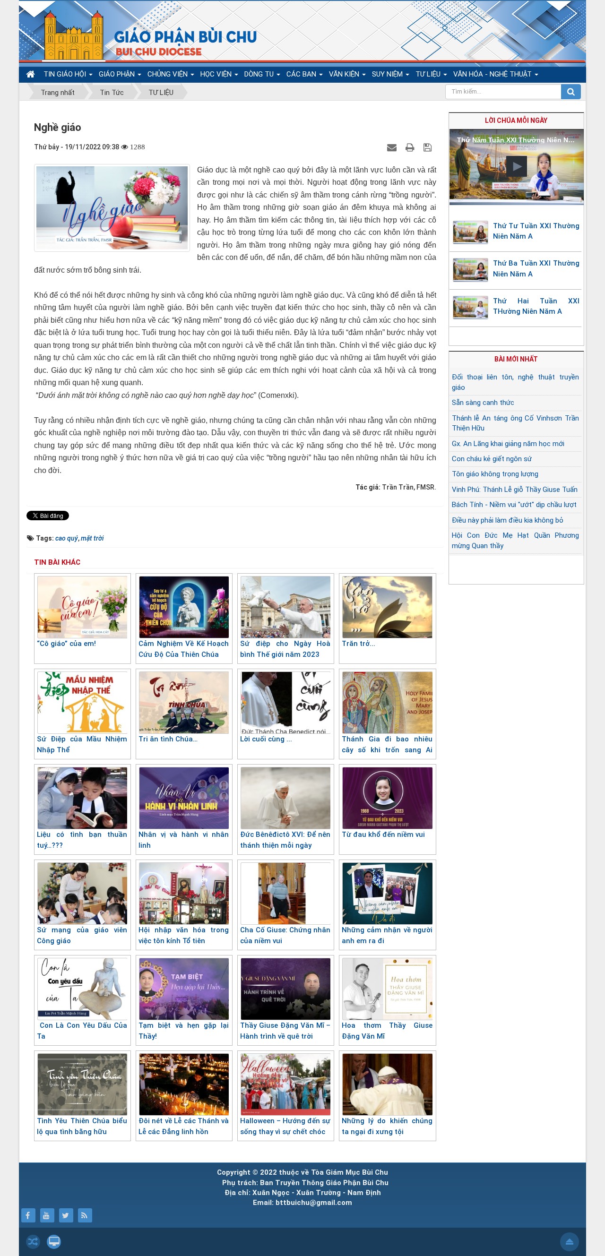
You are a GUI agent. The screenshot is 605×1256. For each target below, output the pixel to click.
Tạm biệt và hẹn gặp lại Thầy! (183, 1031)
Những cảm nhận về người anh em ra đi (387, 935)
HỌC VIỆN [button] (216, 74)
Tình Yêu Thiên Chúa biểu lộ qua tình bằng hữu (82, 1126)
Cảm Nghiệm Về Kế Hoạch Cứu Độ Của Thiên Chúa (183, 649)
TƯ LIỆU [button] (428, 74)
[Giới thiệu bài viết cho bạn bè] (393, 147)
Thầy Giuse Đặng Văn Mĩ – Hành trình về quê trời (285, 1031)
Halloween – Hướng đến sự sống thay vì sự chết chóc (285, 1126)
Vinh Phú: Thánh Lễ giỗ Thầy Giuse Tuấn (515, 489)
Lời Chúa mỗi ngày (516, 120)
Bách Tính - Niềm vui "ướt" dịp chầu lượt (514, 504)
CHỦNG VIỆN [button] (168, 74)
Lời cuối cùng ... (266, 739)
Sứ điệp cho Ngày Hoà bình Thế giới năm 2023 (285, 649)
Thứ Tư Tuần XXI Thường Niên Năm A (536, 231)
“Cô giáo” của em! (66, 643)
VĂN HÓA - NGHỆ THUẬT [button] (493, 74)
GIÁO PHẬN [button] (118, 74)
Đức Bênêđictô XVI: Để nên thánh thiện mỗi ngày (285, 840)
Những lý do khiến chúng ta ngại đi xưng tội (387, 1126)
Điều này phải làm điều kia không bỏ (507, 520)
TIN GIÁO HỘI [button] (65, 74)
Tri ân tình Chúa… (168, 739)
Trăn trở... (358, 643)
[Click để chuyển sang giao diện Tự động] (33, 1242)
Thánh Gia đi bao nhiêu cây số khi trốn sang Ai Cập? (387, 750)
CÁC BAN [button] (302, 74)
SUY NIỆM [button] (388, 74)
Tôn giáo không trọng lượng (495, 474)
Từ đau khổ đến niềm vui (383, 834)
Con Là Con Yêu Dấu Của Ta (82, 1031)
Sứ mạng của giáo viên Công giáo (82, 935)
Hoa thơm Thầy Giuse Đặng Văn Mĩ (387, 1031)
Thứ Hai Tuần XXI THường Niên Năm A (536, 306)
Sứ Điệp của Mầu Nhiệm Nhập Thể (82, 744)
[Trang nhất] (31, 74)
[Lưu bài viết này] (429, 147)
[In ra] (411, 147)
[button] (516, 166)
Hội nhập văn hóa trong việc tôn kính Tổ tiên (183, 935)
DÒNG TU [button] (260, 74)
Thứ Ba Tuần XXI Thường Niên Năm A (536, 268)
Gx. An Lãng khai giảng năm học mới (508, 443)
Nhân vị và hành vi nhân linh (183, 840)
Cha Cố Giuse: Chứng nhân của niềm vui (285, 935)
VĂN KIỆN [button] (345, 74)
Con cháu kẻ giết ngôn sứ (492, 459)
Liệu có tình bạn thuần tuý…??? (82, 840)
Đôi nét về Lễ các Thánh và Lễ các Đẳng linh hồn (183, 1126)
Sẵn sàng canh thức (483, 402)
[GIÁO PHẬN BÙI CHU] (143, 35)
